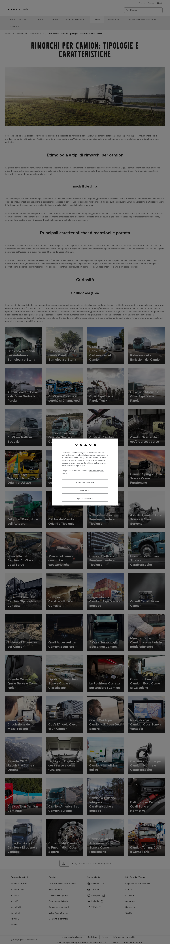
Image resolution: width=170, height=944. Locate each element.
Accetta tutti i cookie (85, 482)
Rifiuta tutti (85, 490)
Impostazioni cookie (85, 498)
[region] (85, 472)
